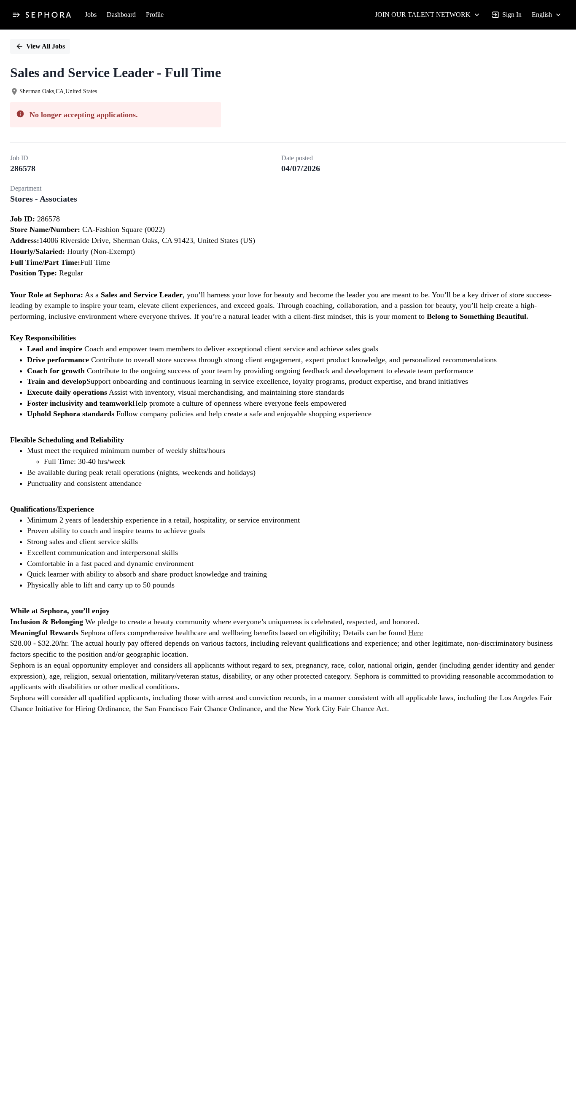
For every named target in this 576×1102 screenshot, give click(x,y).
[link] (48, 15)
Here (415, 632)
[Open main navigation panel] (16, 15)
